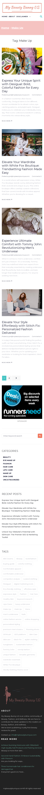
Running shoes (32, 629)
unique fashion (9, 655)
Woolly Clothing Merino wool (15, 670)
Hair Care (34, 594)
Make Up (7, 609)
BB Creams (8, 559)
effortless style (30, 589)
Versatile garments (27, 655)
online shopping (32, 619)
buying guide (8, 564)
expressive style (9, 594)
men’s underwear (10, 614)
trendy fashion (24, 649)
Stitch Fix (17, 639)
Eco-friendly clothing (12, 589)
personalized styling (11, 624)
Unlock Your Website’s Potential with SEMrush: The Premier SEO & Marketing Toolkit (20, 534)
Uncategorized (11, 480)
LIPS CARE (8, 470)
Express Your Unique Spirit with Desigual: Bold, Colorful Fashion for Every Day (21, 86)
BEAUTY (7, 457)
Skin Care (33, 634)
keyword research (24, 599)
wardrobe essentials (11, 660)
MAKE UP (7, 473)
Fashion (23, 594)
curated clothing (30, 579)
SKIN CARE (8, 476)
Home (5, 27)
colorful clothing (25, 564)
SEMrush (7, 634)
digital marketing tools (23, 584)
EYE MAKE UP (9, 460)
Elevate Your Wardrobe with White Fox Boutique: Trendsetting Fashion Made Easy (22, 167)
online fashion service (12, 619)
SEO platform (20, 634)
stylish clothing (31, 639)
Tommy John (8, 649)
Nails (24, 614)
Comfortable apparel (12, 569)
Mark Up (18, 609)
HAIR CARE (8, 467)
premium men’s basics (13, 629)
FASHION (7, 464)
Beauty (19, 559)
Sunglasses (8, 644)
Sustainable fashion (24, 644)
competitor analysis (11, 579)
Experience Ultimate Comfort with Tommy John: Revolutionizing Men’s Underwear (22, 246)
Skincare (6, 639)
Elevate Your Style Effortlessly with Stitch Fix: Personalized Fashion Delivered (21, 327)
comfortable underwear (13, 574)
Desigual (7, 584)
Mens (27, 609)
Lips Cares (7, 604)
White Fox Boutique (11, 665)
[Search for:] (19, 436)
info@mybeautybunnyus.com (24, 735)
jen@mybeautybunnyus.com (19, 95)
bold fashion (31, 559)
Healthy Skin (8, 599)
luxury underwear (22, 604)
